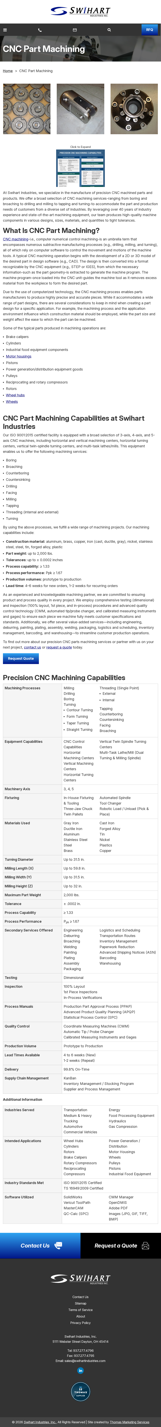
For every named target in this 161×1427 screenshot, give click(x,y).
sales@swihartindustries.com (85, 1361)
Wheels (12, 402)
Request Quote (21, 658)
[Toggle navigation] (5, 30)
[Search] (109, 30)
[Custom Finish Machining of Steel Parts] (134, 108)
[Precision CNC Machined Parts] (27, 108)
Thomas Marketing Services (129, 1422)
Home (8, 71)
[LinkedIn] (80, 1370)
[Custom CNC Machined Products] (80, 108)
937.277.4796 (83, 1351)
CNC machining (15, 239)
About (80, 1316)
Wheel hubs (15, 395)
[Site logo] (80, 12)
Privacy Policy (80, 1323)
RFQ (149, 30)
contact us (32, 647)
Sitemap (80, 1303)
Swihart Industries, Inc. (40, 1422)
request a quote (59, 647)
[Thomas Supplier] (81, 1392)
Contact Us (80, 1297)
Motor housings (18, 356)
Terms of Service (80, 1310)
